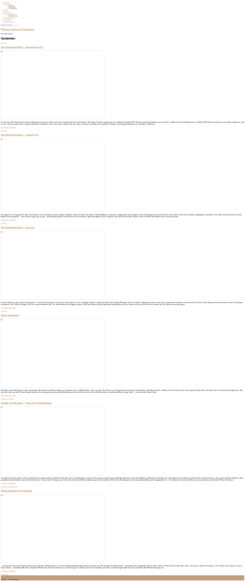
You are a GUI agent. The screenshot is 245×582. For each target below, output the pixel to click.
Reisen (7, 12)
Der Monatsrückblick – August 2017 (20, 135)
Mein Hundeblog (10, 315)
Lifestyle (8, 4)
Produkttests (10, 18)
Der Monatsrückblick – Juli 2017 (18, 227)
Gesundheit (9, 14)
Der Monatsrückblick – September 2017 (22, 47)
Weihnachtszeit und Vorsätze (16, 490)
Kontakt (8, 20)
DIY (6, 10)
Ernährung (13, 16)
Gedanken (12, 8)
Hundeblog (10, 399)
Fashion (11, 6)
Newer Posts (4, 574)
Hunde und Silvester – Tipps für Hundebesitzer (26, 403)
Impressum (9, 22)
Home (7, 2)
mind (16, 486)
